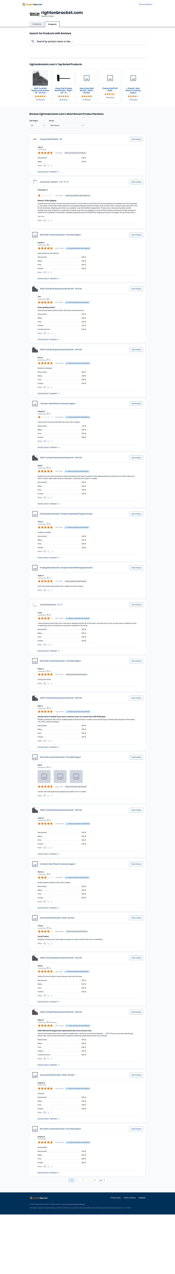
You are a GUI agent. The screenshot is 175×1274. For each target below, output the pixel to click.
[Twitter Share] (48, 165)
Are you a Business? (145, 4)
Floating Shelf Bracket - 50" (51, 139)
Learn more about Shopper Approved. (73, 1204)
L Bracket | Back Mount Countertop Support (57, 403)
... (88, 1180)
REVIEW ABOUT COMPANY (47, 172)
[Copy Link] (51, 165)
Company (37, 24)
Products (52, 24)
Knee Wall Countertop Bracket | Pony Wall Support (60, 235)
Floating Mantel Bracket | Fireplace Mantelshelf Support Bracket (66, 514)
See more (41, 216)
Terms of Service (130, 1198)
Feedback (142, 1198)
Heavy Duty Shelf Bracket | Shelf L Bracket (57, 918)
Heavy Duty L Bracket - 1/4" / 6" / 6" (54, 182)
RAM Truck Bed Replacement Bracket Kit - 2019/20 (61, 289)
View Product (136, 139)
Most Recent (54, 125)
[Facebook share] (45, 165)
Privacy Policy (116, 1198)
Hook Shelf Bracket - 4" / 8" (51, 605)
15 (94, 1180)
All (32, 125)
